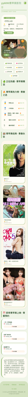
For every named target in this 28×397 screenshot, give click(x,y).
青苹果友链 (22, 385)
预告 (6, 55)
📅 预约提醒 (14, 326)
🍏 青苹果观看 (9, 32)
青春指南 (14, 385)
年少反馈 (14, 389)
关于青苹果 (6, 385)
